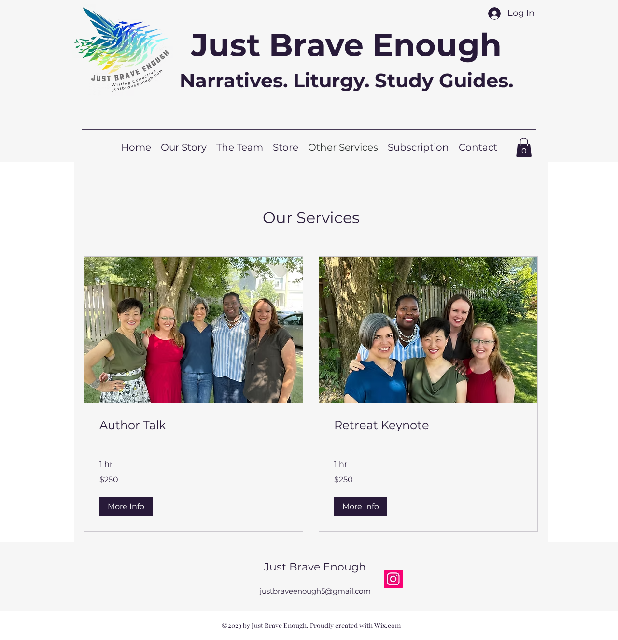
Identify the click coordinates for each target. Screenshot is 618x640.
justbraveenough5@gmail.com (315, 591)
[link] (193, 425)
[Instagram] (393, 579)
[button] (126, 506)
